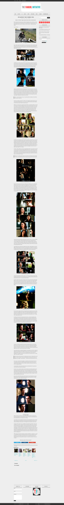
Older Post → (35, 460)
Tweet (18, 442)
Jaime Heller (18, 444)
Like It (25, 442)
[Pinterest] (45, 22)
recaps (20, 444)
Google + (33, 442)
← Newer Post (16, 460)
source (27, 237)
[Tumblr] (47, 22)
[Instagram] (43, 22)
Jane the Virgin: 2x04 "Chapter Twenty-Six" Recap (20, 454)
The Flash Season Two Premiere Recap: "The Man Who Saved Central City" (33, 455)
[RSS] (49, 22)
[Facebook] (41, 22)
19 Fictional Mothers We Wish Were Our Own (44, 29)
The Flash (27, 444)
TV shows (29, 444)
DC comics (16, 444)
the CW (25, 444)
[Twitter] (40, 22)
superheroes (22, 444)
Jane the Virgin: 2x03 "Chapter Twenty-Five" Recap (29, 454)
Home (15, 0)
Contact (20, 0)
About (17, 0)
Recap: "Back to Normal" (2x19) (26, 17)
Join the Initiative (24, 0)
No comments (29, 18)
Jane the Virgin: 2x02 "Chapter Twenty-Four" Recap (24, 454)
